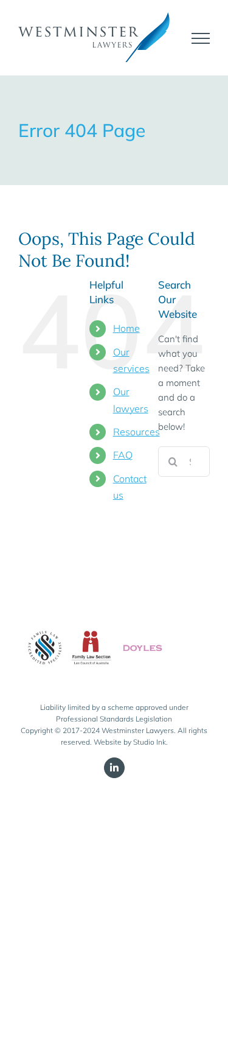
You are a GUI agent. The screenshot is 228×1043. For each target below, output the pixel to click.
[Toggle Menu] (200, 38)
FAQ (123, 455)
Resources (136, 432)
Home (126, 328)
